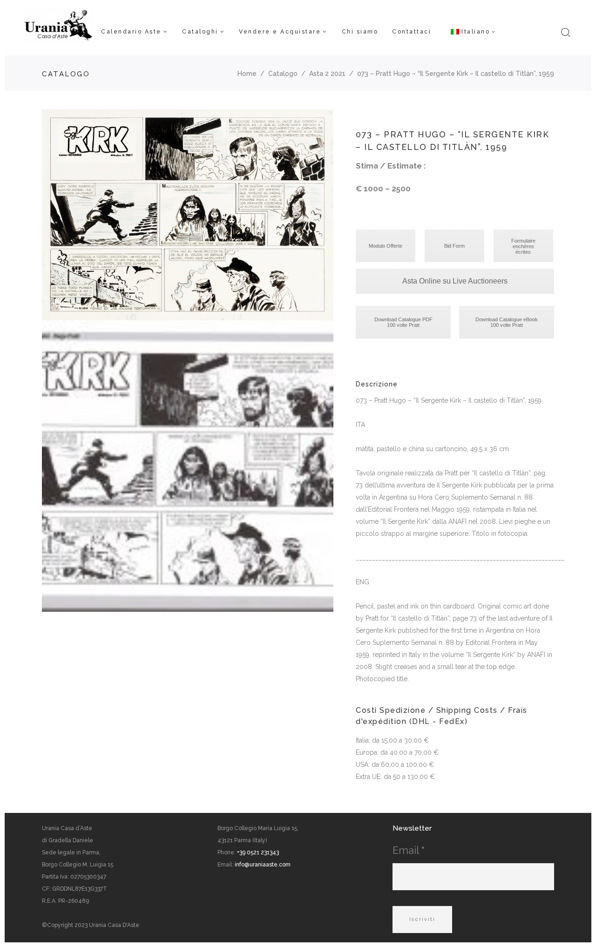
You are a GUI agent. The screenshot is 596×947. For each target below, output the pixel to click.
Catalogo (283, 73)
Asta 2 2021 (327, 73)
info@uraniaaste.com (263, 864)
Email (409, 850)
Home (247, 73)
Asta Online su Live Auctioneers (455, 281)
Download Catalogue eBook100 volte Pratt (506, 322)
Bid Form (454, 246)
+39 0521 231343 (258, 852)
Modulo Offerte (385, 246)
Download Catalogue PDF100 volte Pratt (403, 322)
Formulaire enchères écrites (523, 246)
